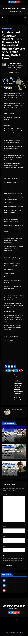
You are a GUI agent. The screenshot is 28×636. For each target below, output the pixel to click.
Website (5, 546)
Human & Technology (6, 28)
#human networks (17, 67)
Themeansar (14, 622)
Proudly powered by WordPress (9, 620)
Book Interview (19, 632)
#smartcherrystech (20, 70)
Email (4, 536)
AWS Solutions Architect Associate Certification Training (14, 629)
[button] (21, 18)
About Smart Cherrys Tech (14, 626)
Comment (6, 494)
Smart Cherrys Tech (14, 8)
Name (5, 527)
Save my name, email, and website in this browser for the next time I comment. (13, 559)
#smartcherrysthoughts (13, 72)
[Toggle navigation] (25, 17)
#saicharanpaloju (12, 70)
